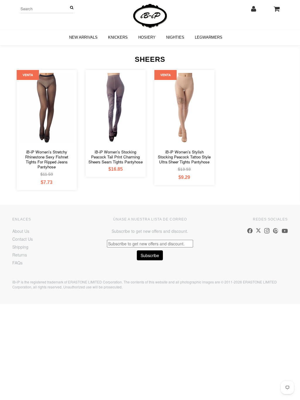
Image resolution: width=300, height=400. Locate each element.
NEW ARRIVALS (83, 37)
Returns (19, 255)
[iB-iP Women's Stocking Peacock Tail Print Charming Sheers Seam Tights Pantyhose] (115, 107)
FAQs (17, 263)
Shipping (20, 247)
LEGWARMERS (208, 37)
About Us (20, 231)
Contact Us (22, 239)
